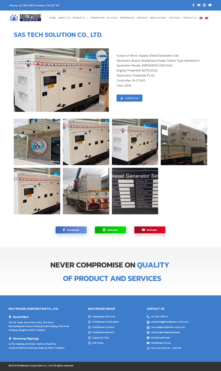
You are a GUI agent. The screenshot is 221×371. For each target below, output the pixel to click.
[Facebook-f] (193, 5)
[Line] (204, 5)
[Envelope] (210, 5)
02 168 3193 (26, 5)
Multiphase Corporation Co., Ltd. (34, 365)
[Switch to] (201, 18)
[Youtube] (198, 5)
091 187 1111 (52, 5)
